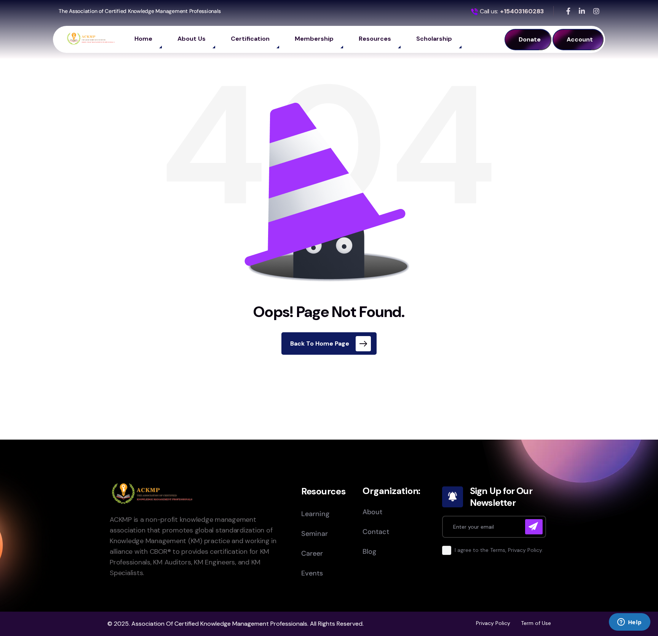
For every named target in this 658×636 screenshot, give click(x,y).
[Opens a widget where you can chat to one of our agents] (629, 622)
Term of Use (536, 623)
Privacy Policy (493, 623)
